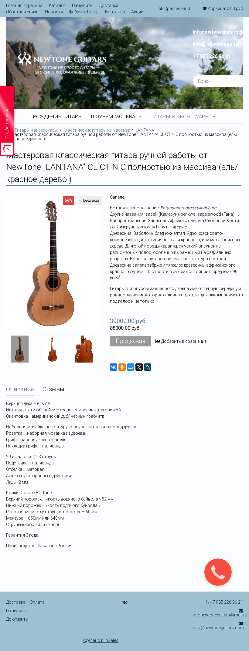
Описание (20, 389)
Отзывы (53, 389)
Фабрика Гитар (84, 12)
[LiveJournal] (147, 367)
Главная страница (24, 5)
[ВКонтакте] (113, 367)
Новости (54, 12)
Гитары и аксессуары (180, 116)
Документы (17, 619)
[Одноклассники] (122, 367)
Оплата (37, 602)
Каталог (57, 5)
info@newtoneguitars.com (218, 627)
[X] (139, 367)
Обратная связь (22, 12)
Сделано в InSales (100, 640)
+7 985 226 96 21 (212, 56)
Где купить (82, 5)
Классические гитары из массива (96, 130)
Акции (137, 12)
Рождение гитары (58, 116)
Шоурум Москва (113, 116)
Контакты (115, 12)
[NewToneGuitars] (62, 63)
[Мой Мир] (130, 367)
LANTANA (144, 130)
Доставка (108, 5)
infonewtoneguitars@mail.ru (220, 614)
